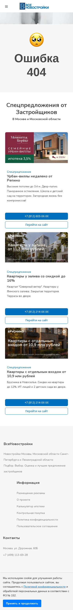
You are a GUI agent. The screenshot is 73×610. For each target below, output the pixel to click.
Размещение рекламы (31, 493)
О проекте (23, 500)
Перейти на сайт (36, 225)
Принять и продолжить (22, 603)
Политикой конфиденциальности (45, 586)
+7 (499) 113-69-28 (15, 555)
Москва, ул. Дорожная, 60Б (20, 548)
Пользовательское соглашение (37, 526)
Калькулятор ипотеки (31, 506)
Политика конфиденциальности (37, 519)
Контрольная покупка (31, 513)
